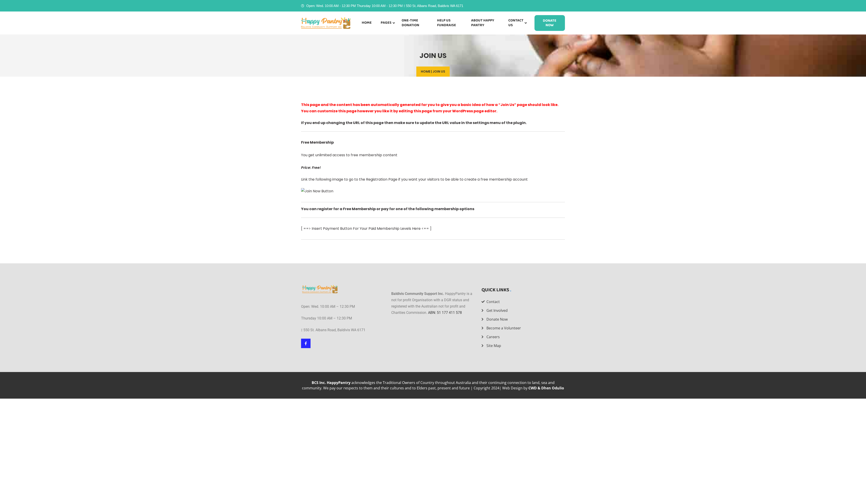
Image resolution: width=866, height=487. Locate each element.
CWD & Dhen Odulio (546, 388)
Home (425, 71)
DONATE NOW (549, 23)
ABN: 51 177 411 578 (445, 312)
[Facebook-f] (306, 343)
